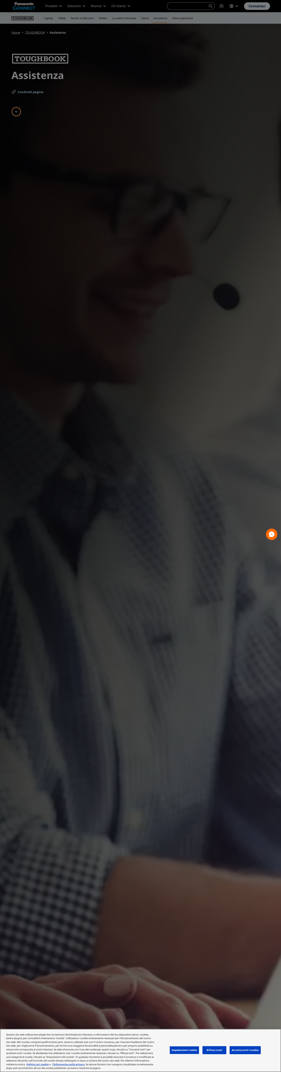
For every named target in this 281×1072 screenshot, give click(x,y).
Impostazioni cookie (184, 1050)
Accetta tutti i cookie (245, 1050)
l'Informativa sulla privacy (68, 1064)
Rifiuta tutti (214, 1050)
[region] (140, 1050)
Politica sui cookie (37, 1064)
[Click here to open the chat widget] (271, 534)
